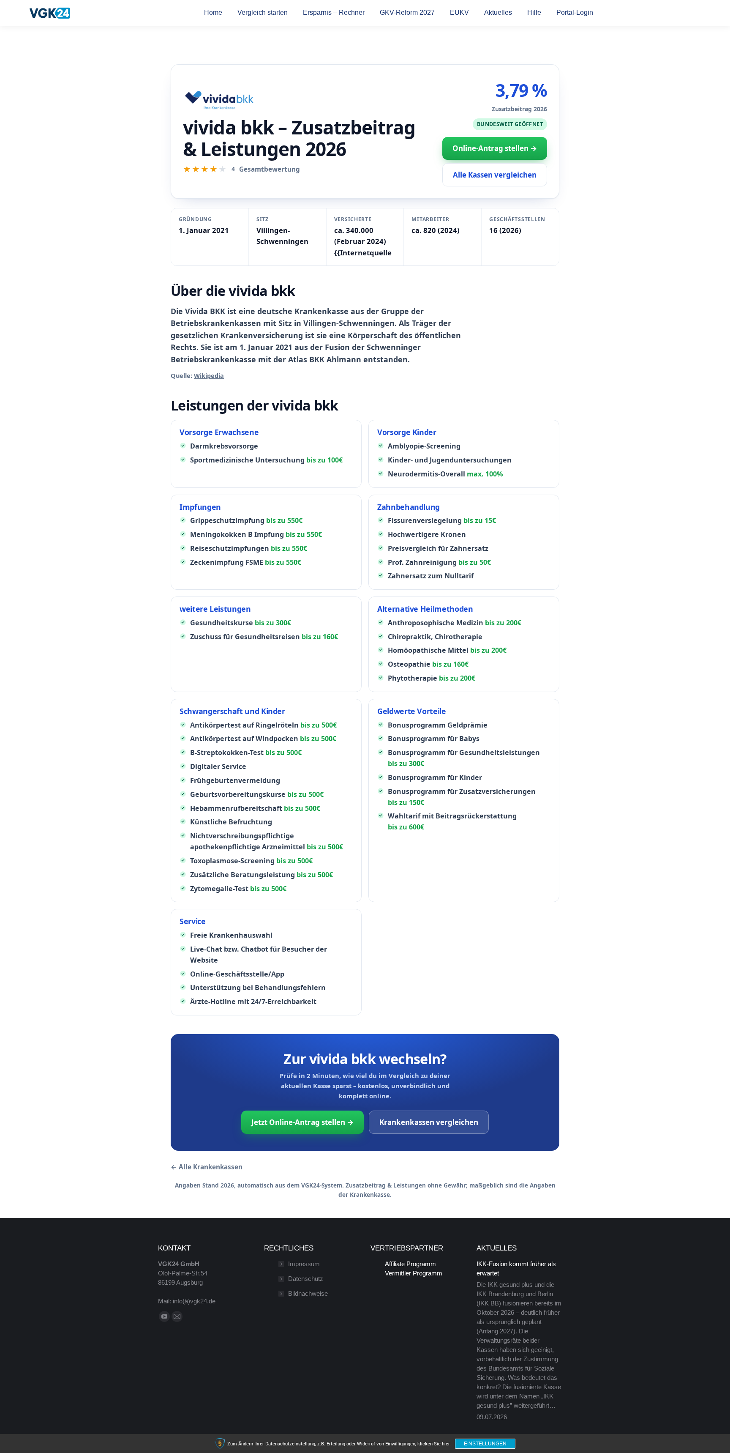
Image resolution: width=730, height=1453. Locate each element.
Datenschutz (305, 1278)
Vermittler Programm (413, 1273)
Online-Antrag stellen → (494, 148)
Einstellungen (485, 1444)
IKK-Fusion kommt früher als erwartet (516, 1268)
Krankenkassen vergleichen (428, 1122)
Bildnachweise (308, 1293)
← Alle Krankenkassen (206, 1167)
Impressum (304, 1263)
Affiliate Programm (410, 1263)
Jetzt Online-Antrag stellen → (302, 1122)
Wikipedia (209, 376)
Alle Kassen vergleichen (495, 175)
